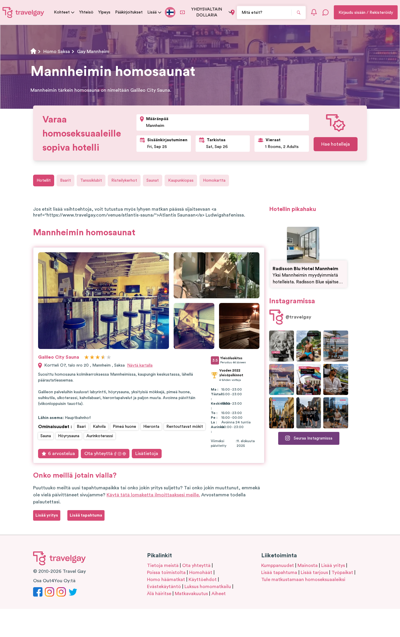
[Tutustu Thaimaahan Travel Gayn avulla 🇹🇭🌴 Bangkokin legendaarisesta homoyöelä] (308, 346)
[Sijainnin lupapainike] (233, 12)
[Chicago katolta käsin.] (335, 412)
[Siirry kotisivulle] (23, 12)
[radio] (86, 358)
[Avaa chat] (325, 12)
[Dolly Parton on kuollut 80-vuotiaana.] (281, 346)
